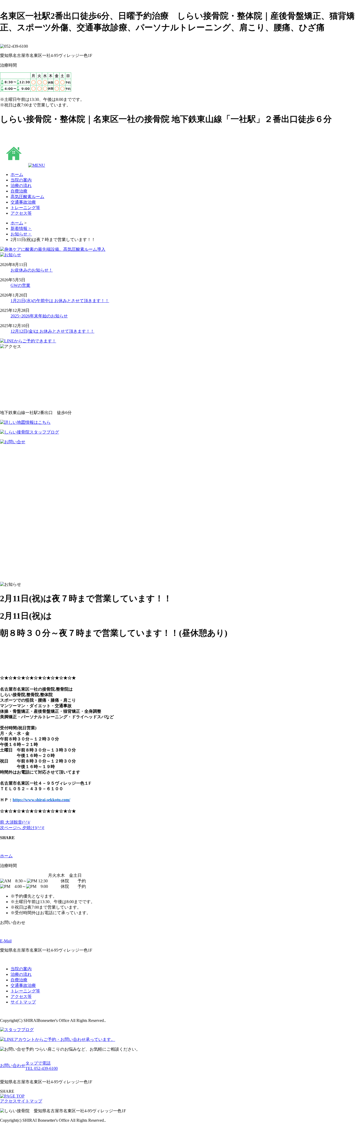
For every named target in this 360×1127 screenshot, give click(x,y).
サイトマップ (23, 1002)
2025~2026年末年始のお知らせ (39, 316)
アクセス (8, 1101)
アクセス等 (21, 996)
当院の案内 (21, 969)
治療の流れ (21, 974)
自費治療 (19, 980)
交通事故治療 (23, 985)
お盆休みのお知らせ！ (32, 270)
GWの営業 (20, 285)
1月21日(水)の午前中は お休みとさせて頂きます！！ (60, 300)
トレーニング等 (25, 991)
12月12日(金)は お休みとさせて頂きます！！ (52, 331)
